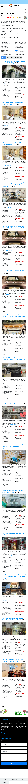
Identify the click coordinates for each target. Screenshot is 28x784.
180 (17, 63)
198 (7, 229)
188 (19, 144)
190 (7, 273)
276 (18, 535)
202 (18, 492)
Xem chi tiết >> (7, 83)
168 (13, 361)
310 (6, 579)
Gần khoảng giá (10, 57)
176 (19, 104)
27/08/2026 (4, 15)
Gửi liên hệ (14, 763)
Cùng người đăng (18, 57)
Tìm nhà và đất (7, 9)
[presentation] (1, 712)
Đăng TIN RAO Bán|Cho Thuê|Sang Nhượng (14, 1)
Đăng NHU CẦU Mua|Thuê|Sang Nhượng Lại (14, 2)
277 (23, 619)
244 (23, 661)
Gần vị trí (3, 57)
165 (14, 448)
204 (13, 318)
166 (24, 403)
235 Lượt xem (11, 15)
